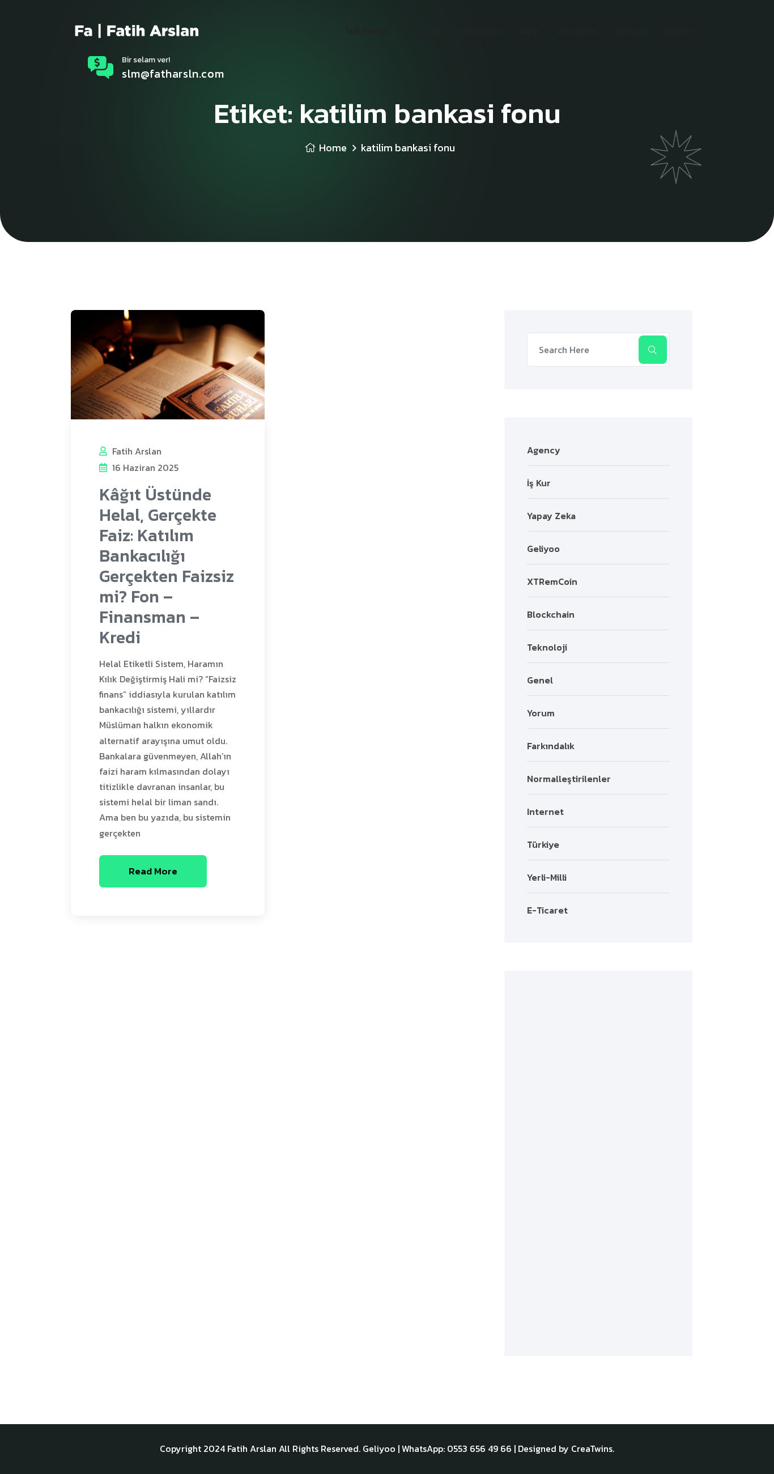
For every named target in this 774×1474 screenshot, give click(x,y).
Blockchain (551, 614)
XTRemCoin (552, 581)
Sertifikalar (479, 30)
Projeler (423, 30)
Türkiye (543, 844)
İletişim (679, 30)
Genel (540, 680)
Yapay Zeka (551, 516)
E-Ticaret (547, 910)
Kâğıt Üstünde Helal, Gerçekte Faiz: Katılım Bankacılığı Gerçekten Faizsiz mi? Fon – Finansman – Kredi (166, 566)
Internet (545, 811)
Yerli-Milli (547, 877)
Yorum (541, 713)
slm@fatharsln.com (173, 73)
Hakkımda (367, 30)
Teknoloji (547, 647)
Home (333, 147)
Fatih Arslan (135, 451)
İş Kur (539, 483)
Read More (153, 871)
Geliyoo (630, 30)
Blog (528, 30)
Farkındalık (551, 746)
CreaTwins (576, 30)
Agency (543, 450)
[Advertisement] (598, 1163)
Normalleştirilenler (569, 778)
